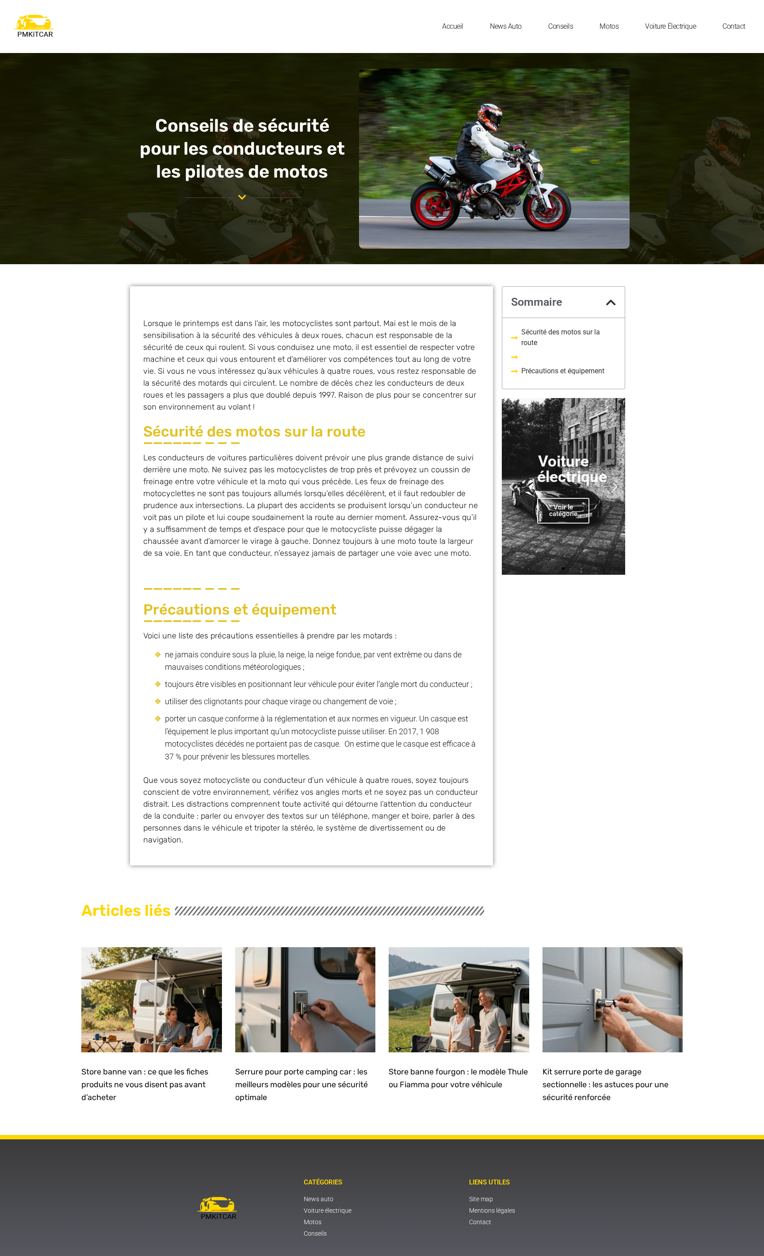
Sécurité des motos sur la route (560, 337)
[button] (611, 302)
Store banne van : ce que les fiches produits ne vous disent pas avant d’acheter (144, 1084)
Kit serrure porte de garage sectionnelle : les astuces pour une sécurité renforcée (605, 1084)
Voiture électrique (670, 26)
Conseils (560, 26)
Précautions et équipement (562, 371)
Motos (609, 26)
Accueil (452, 26)
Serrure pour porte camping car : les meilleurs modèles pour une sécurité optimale (301, 1084)
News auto (506, 26)
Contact (733, 26)
